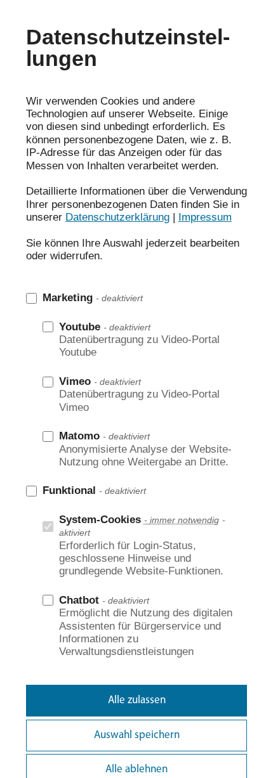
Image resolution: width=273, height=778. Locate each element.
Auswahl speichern (137, 735)
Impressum (205, 217)
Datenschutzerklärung (117, 217)
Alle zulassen (137, 700)
